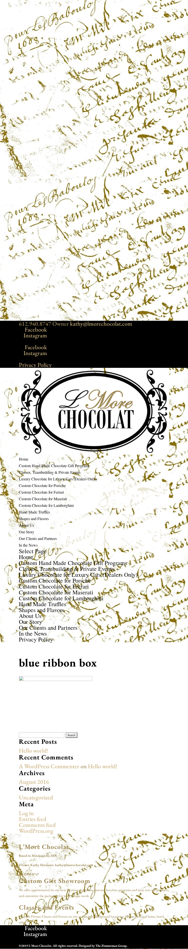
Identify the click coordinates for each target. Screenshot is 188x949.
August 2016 (34, 781)
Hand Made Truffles (34, 511)
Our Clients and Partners (38, 538)
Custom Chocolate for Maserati (43, 498)
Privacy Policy (35, 365)
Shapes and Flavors (34, 518)
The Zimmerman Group (111, 946)
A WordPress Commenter (49, 766)
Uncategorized (36, 797)
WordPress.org (36, 830)
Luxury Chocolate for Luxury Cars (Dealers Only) (58, 478)
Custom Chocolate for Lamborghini (46, 505)
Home (23, 459)
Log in (26, 813)
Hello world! (33, 750)
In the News (28, 545)
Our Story (26, 531)
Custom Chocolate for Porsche (42, 485)
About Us (26, 525)
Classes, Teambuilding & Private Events (50, 472)
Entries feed (33, 819)
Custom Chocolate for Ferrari (41, 492)
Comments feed (37, 825)
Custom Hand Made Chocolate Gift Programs (54, 465)
